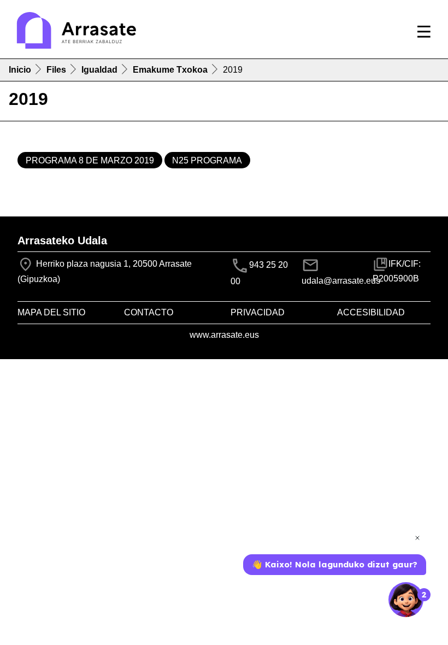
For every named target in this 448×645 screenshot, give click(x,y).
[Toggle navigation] (424, 32)
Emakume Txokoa (170, 69)
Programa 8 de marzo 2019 (90, 160)
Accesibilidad (371, 312)
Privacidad (258, 312)
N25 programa (207, 160)
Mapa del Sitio (51, 312)
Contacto (148, 312)
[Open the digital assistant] (405, 599)
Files (56, 69)
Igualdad (99, 69)
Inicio (20, 69)
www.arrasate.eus (224, 334)
